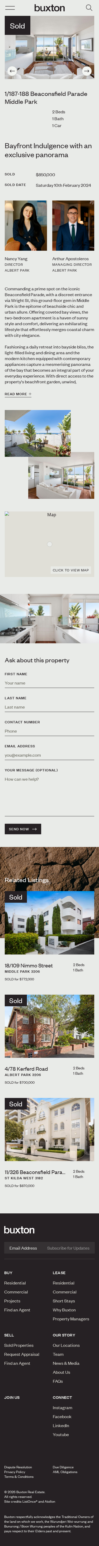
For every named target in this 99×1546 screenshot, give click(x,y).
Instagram (62, 1407)
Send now (19, 829)
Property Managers (71, 1318)
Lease (59, 1272)
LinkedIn (61, 1425)
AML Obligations (65, 1471)
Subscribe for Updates (68, 1248)
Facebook (62, 1416)
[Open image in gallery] (61, 475)
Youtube (61, 1434)
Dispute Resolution (18, 1467)
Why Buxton (64, 1309)
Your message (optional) (31, 770)
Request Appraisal (21, 1354)
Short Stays (64, 1300)
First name (16, 674)
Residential (15, 1283)
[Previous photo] (12, 71)
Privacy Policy (14, 1471)
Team (58, 1354)
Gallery (49, 1540)
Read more (16, 394)
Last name (16, 698)
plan (79, 1540)
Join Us (12, 1397)
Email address (20, 746)
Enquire (17, 1540)
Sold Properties (19, 1345)
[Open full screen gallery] (49, 47)
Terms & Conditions (19, 1476)
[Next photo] (87, 71)
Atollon (50, 1501)
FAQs (58, 1381)
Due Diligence (63, 1467)
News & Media (66, 1363)
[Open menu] (10, 8)
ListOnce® (29, 1501)
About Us (61, 1372)
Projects (12, 1300)
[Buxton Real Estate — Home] (50, 8)
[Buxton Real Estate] (49, 1229)
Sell (9, 1335)
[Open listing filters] (89, 8)
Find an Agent (17, 1309)
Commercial (16, 1291)
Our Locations (66, 1345)
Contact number (22, 722)
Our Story (64, 1335)
